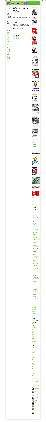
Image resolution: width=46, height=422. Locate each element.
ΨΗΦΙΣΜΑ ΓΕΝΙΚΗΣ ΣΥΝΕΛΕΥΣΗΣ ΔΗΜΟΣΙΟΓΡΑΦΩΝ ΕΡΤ (36, 248)
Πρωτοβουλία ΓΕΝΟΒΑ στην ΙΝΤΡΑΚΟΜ (8, 49)
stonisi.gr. (33, 356)
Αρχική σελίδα (21, 37)
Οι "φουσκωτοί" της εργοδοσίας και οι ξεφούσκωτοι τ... (36, 226)
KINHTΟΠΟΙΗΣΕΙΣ (33, 341)
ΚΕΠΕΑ (8, 46)
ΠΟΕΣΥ (8, 47)
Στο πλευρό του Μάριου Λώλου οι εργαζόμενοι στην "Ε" (35, 260)
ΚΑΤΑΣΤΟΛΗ (33, 365)
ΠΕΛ (32, 368)
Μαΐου (33, 212)
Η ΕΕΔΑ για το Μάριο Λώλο (35, 264)
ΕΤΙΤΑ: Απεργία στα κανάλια (35, 283)
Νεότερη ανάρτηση (14, 37)
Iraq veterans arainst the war (37, 385)
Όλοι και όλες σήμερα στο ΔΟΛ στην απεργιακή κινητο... (35, 296)
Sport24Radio (33, 355)
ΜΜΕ (32, 334)
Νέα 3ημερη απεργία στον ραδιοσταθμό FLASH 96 (35, 230)
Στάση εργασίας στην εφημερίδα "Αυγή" (36, 246)
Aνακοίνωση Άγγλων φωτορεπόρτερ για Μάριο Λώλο (36, 267)
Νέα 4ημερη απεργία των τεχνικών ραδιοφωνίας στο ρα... (35, 228)
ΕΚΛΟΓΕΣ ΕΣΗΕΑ (33, 322)
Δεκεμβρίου (34, 207)
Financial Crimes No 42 (34, 146)
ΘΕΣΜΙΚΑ (33, 338)
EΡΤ (32, 308)
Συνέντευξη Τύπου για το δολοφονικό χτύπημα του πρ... (36, 247)
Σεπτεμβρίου (34, 209)
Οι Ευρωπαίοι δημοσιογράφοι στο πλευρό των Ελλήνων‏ (35, 224)
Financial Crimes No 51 (34, 142)
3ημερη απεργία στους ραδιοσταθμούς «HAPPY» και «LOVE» (36, 298)
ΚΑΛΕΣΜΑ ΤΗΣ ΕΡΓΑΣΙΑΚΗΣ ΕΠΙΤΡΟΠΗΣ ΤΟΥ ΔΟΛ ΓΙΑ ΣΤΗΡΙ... (36, 251)
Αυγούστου (34, 210)
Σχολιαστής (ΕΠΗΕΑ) (8, 56)
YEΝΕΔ (32, 345)
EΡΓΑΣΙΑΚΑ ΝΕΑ (33, 307)
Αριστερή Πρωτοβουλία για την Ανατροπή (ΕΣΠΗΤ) (8, 32)
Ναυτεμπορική (33, 352)
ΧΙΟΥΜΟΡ (33, 348)
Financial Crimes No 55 (34, 140)
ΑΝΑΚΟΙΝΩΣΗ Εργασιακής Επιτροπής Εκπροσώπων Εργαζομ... (36, 278)
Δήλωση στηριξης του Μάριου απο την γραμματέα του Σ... (36, 262)
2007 (32, 304)
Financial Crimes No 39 (34, 148)
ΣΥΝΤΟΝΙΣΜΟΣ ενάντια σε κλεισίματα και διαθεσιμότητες (8, 55)
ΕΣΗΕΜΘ (8, 39)
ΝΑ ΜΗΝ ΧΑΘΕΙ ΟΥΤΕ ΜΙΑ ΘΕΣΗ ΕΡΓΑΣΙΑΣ (8, 9)
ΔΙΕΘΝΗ (33, 330)
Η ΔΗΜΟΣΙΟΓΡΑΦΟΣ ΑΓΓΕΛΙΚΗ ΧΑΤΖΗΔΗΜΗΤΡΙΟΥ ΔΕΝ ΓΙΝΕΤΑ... (36, 239)
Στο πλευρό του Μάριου (35, 275)
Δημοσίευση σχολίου (15, 36)
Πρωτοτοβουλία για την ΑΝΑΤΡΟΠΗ (9, 52)
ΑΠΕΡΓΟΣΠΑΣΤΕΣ (33, 350)
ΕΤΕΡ (32, 339)
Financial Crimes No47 (34, 144)
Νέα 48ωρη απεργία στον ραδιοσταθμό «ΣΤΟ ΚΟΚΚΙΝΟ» (36, 257)
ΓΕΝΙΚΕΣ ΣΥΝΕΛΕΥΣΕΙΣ (34, 336)
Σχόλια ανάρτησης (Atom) (17, 38)
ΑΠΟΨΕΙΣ (33, 318)
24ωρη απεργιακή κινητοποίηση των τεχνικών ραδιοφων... (36, 255)
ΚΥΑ (32, 366)
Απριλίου (33, 213)
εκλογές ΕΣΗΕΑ (33, 340)
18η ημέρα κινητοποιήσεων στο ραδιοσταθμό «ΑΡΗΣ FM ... (35, 220)
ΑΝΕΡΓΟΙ (33, 329)
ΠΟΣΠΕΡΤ (8, 48)
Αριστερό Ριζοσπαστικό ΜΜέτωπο (8, 34)
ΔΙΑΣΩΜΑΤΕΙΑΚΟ (8, 36)
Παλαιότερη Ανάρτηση (28, 37)
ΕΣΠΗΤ (8, 41)
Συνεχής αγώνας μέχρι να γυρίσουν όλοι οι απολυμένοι (35, 240)
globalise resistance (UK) (37, 381)
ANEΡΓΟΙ (33, 347)
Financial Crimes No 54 (34, 141)
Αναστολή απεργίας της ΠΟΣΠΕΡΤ (35, 266)
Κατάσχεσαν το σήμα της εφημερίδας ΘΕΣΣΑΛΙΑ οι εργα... (36, 291)
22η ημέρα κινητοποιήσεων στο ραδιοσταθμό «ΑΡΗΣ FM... (35, 215)
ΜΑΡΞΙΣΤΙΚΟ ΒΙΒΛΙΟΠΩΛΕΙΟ (37, 379)
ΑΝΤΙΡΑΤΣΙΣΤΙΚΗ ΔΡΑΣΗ (34, 327)
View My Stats (33, 198)
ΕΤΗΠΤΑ (8, 42)
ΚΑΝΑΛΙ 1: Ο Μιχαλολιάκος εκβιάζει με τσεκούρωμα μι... (36, 256)
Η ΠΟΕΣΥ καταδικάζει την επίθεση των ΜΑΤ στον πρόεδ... (36, 271)
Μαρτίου (33, 299)
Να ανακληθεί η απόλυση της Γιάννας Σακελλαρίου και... (36, 294)
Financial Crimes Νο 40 (34, 147)
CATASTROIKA (34, 235)
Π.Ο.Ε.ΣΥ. (33, 315)
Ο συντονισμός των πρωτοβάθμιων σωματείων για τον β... (35, 263)
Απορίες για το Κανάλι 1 (37, 388)
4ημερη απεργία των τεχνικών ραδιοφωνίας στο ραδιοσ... (35, 237)
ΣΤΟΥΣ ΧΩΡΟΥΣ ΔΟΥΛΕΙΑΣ (34, 320)
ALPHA (32, 349)
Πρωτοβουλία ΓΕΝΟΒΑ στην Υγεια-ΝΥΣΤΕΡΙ (8, 51)
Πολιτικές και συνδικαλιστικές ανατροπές (36, 402)
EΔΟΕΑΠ (33, 316)
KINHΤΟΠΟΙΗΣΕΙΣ (33, 343)
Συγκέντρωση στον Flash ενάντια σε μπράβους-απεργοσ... (35, 227)
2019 (32, 202)
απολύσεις (33, 372)
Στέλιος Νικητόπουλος (34, 370)
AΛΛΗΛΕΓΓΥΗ (33, 309)
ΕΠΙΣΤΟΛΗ (33, 361)
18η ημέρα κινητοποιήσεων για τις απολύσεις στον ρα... (35, 216)
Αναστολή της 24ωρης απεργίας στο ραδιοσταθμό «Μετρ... (36, 254)
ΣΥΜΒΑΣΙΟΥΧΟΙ (33, 314)
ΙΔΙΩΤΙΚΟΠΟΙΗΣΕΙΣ (33, 364)
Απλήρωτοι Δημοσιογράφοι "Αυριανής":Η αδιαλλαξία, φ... (35, 232)
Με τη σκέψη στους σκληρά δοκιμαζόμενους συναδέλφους (35, 241)
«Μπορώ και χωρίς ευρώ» (35, 236)
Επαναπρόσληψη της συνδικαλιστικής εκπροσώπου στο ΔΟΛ (36, 289)
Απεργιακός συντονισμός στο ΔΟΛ (35, 290)
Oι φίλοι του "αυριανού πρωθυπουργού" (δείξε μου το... (35, 234)
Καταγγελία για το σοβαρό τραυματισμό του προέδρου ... (35, 276)
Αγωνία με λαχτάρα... (36, 391)
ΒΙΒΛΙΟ (32, 331)
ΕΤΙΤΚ (7, 44)
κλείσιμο (32, 375)
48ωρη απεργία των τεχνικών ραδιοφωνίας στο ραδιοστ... (35, 242)
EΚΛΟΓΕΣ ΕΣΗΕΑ (33, 324)
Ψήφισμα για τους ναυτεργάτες (35, 249)
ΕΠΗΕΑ (8, 37)
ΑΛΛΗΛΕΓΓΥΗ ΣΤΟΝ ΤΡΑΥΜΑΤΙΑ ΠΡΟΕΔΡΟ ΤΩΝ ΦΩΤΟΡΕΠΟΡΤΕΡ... (35, 244)
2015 (32, 204)
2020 (32, 201)
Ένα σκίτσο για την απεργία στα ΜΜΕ (36, 394)
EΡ (32, 354)
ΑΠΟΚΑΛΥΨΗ (33, 357)
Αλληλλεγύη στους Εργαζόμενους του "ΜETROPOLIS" (36, 221)
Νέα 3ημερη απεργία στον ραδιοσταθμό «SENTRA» (35, 261)
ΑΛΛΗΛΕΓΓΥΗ (33, 311)
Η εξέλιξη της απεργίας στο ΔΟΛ (35, 295)
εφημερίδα (33, 373)
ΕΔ (32, 359)
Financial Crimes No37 (34, 149)
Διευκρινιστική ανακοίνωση (34, 400)
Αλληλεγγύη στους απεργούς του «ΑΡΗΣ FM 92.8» (35, 282)
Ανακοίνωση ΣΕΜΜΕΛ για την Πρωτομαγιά (35, 214)
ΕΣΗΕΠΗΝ (33, 363)
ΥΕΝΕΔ (32, 332)
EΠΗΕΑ (32, 323)
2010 (32, 302)
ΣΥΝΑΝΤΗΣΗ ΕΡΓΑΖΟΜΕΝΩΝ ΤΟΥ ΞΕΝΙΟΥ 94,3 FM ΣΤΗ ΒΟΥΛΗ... (36, 288)
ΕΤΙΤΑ (7, 43)
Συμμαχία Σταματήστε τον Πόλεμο (37, 380)
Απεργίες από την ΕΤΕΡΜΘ (35, 233)
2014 (32, 205)
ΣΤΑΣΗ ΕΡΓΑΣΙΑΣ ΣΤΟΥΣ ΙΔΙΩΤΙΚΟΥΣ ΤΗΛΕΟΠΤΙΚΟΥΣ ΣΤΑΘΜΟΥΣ (36, 277)
